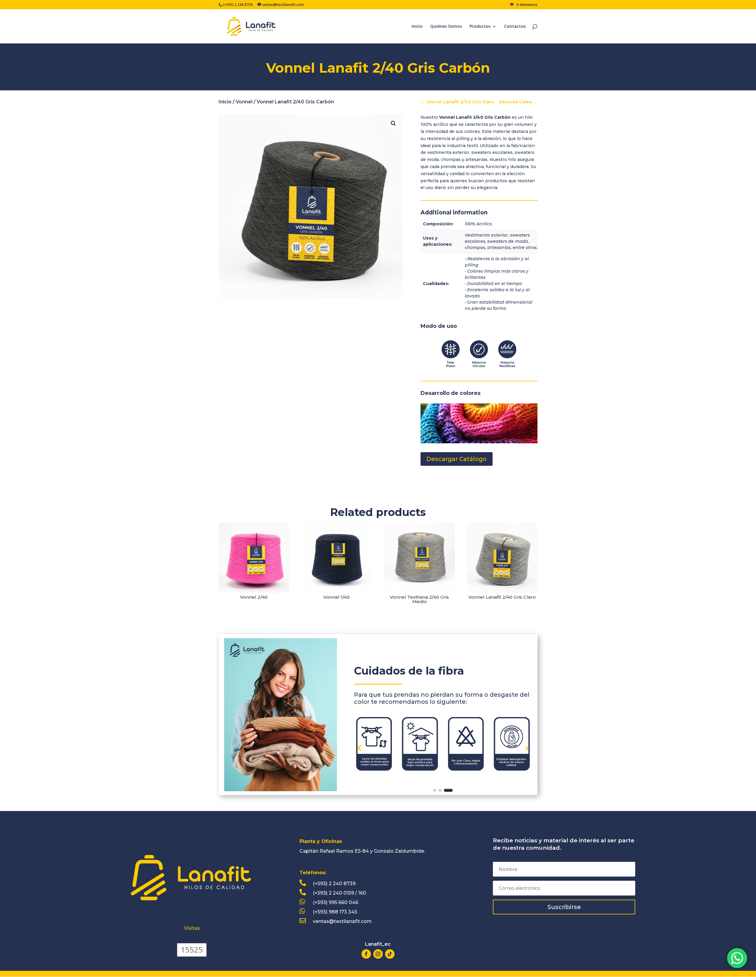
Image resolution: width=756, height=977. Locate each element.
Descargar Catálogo (456, 459)
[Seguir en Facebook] (366, 954)
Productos (480, 26)
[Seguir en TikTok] (390, 954)
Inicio (417, 26)
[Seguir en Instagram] (378, 954)
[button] (527, 748)
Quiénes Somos (446, 26)
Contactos (515, 26)
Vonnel (244, 102)
